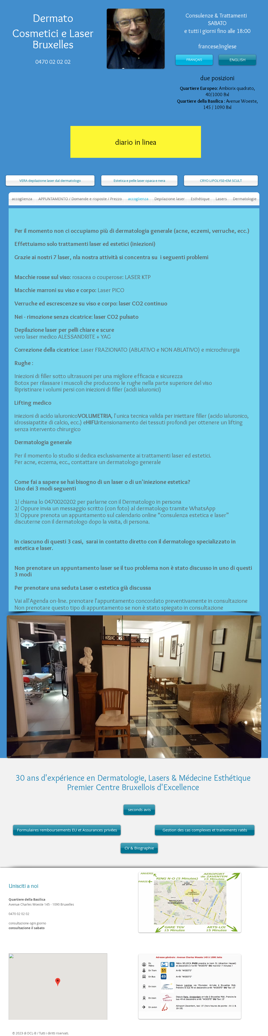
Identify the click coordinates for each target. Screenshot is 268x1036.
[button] (200, 198)
